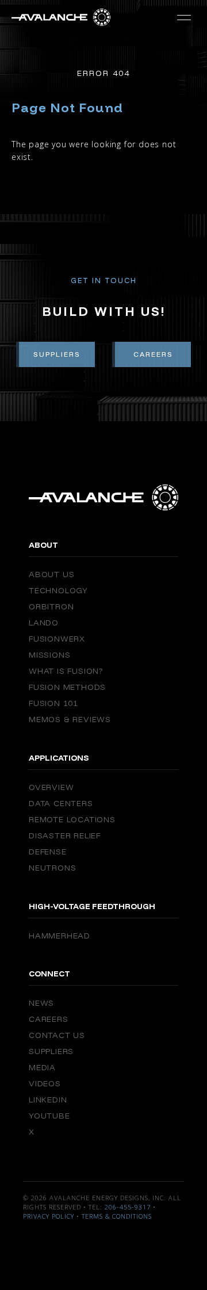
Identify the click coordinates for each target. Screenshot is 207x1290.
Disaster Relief (65, 835)
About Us (51, 574)
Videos (45, 1083)
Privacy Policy (48, 1216)
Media (42, 1067)
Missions (49, 655)
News (41, 1003)
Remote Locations (72, 819)
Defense (48, 851)
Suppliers (56, 354)
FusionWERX (57, 638)
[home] (61, 17)
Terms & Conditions (117, 1216)
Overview (51, 787)
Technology (58, 590)
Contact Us (57, 1035)
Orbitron (51, 606)
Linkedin (48, 1099)
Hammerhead (59, 935)
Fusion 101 (53, 703)
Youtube (49, 1115)
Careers (153, 354)
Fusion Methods (67, 687)
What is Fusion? (66, 671)
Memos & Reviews (70, 719)
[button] (183, 17)
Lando (44, 622)
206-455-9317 (128, 1207)
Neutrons (52, 867)
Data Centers (61, 803)
